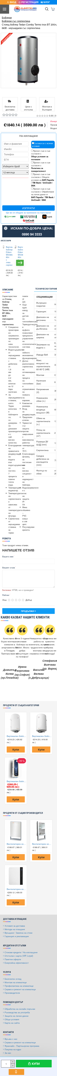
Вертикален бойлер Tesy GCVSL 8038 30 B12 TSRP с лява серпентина (16, 781)
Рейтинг (5, 595)
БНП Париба (48, 180)
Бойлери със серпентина (16, 21)
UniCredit (47, 182)
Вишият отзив (8, 567)
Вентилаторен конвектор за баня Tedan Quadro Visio (41, 843)
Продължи (27, 611)
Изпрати (28, 208)
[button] (4, 263)
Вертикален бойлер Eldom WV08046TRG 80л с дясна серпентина (19, 256)
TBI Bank (36, 182)
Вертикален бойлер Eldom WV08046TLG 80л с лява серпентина (7, 256)
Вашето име (7, 556)
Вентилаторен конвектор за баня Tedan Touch (16, 843)
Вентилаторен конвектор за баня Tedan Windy (16, 889)
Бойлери (7, 17)
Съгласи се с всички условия (42, 145)
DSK (33, 185)
